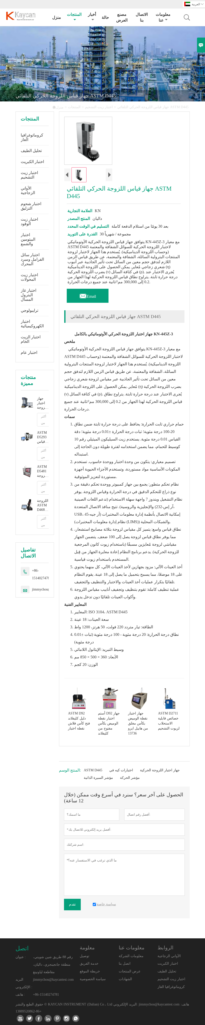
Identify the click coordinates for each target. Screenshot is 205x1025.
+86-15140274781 (41, 574)
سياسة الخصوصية (93, 979)
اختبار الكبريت (32, 162)
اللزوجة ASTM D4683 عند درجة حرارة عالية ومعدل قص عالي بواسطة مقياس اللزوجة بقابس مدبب (42, 505)
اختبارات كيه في (121, 770)
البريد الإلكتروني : (24, 983)
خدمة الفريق (89, 963)
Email (87, 295)
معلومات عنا (163, 17)
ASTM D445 (93, 770)
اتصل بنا (124, 963)
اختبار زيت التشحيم (99, 107)
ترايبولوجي (29, 310)
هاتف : (20, 994)
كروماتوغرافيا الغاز (32, 137)
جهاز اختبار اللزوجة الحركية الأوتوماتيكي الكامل (43, 403)
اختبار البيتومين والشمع (28, 239)
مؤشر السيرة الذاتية (98, 778)
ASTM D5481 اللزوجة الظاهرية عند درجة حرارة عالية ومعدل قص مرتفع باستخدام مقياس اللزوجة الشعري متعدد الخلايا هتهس (43, 471)
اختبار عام (29, 352)
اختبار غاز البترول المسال (28, 295)
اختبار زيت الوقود (29, 221)
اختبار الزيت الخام (30, 339)
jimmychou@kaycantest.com (53, 979)
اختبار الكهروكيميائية (32, 323)
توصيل (84, 956)
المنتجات (74, 14)
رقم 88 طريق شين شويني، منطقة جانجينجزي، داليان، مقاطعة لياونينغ (53, 964)
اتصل (22, 948)
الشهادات (125, 979)
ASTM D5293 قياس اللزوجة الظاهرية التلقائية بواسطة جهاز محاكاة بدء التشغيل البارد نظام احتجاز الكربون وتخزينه (43, 437)
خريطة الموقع (90, 971)
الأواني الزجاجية (28, 190)
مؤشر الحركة (130, 778)
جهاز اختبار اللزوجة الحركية (160, 770)
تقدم (72, 904)
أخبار (92, 14)
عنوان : (21, 957)
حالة (105, 17)
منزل (56, 17)
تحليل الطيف (31, 151)
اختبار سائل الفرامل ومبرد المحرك (32, 259)
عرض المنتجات (129, 971)
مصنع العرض (122, 17)
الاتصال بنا (142, 17)
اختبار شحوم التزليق (31, 206)
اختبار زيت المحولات (29, 277)
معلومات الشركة (131, 956)
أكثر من (43, 420)
